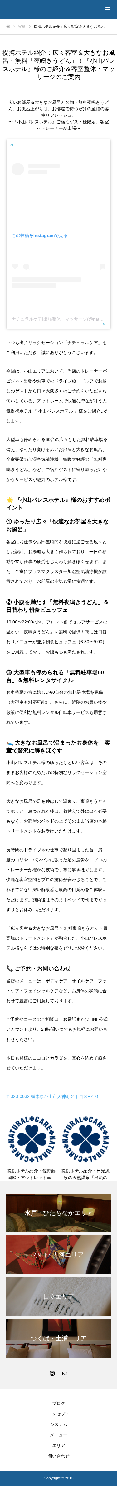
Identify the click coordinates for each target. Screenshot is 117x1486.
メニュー (58, 1434)
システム (58, 1424)
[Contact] (65, 1373)
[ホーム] (8, 26)
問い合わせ (59, 1455)
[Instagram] (52, 1373)
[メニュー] (107, 9)
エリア (58, 1445)
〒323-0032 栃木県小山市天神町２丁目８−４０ (52, 1096)
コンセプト (59, 1413)
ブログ (58, 1403)
